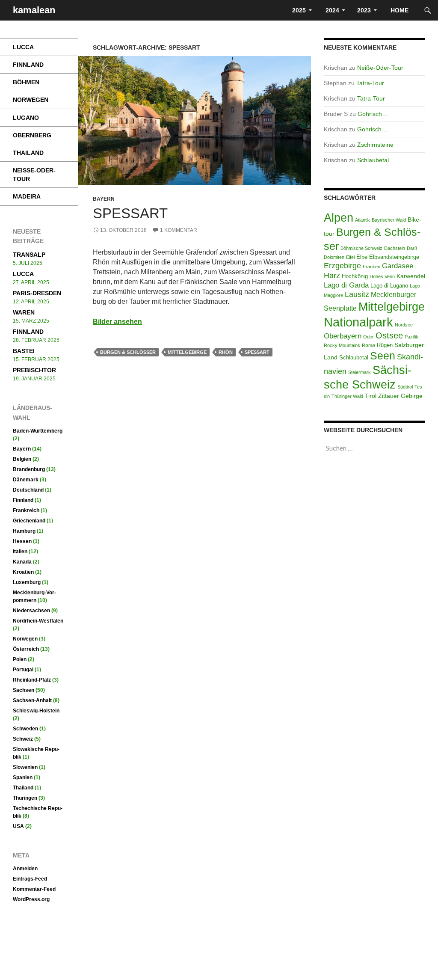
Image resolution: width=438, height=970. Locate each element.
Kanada (22, 562)
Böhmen (26, 82)
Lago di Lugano (389, 286)
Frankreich (26, 510)
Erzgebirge (342, 265)
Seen (382, 356)
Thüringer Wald (347, 396)
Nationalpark (358, 322)
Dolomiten (334, 257)
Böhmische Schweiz (361, 248)
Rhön (226, 352)
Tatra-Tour (370, 83)
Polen (20, 659)
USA (18, 826)
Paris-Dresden (37, 293)
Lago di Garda (346, 285)
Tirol (370, 395)
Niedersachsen (31, 611)
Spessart (130, 213)
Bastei (24, 350)
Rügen (385, 345)
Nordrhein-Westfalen (38, 621)
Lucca (23, 47)
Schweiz (23, 739)
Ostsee (389, 335)
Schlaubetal (373, 160)
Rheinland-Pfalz (32, 680)
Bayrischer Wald (389, 219)
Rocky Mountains (342, 345)
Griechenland (29, 521)
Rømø (368, 345)
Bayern (104, 199)
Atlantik (362, 219)
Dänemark (25, 480)
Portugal (23, 670)
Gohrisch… (373, 113)
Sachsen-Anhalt (32, 700)
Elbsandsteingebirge (394, 257)
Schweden (25, 729)
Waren (24, 312)
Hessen (22, 541)
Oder (368, 336)
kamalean (34, 10)
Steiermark (359, 372)
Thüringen (25, 798)
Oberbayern (342, 336)
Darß (412, 248)
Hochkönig (355, 276)
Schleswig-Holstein (36, 711)
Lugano (26, 117)
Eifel (350, 257)
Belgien (22, 459)
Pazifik (411, 336)
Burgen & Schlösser (128, 352)
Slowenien (25, 767)
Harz (332, 275)
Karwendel (411, 276)
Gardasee (397, 266)
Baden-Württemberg (37, 431)
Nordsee (404, 324)
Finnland (28, 64)
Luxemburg (27, 582)
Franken (371, 266)
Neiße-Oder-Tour (380, 67)
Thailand (28, 152)
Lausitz (357, 294)
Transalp (29, 254)
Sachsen (23, 690)
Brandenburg (29, 469)
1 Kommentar (178, 230)
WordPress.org (31, 899)
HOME (400, 10)
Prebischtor (34, 370)
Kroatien (23, 572)
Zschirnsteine (375, 144)
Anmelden (25, 869)
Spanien (23, 777)
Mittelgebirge (187, 352)
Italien (20, 552)
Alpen (338, 217)
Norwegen (30, 99)
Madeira (27, 196)
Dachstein (394, 248)
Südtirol (405, 386)
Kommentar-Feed (34, 889)
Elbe (361, 257)
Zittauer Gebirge (400, 395)
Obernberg (32, 135)
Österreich (26, 649)
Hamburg (24, 531)
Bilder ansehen (117, 321)
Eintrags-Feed (30, 879)
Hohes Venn (382, 276)
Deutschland (28, 490)
